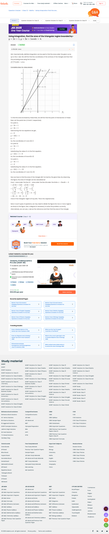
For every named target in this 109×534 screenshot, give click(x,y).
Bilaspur (90, 505)
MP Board (4, 467)
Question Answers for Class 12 (30, 20)
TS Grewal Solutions (7, 435)
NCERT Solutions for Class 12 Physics (12, 379)
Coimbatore (91, 487)
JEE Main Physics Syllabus (9, 510)
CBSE (50, 414)
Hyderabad (75, 504)
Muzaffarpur (75, 489)
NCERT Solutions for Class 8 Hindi (83, 383)
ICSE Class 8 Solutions (79, 426)
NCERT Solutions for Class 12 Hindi (11, 407)
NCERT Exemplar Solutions (9, 426)
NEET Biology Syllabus (55, 516)
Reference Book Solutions (9, 414)
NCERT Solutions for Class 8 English (83, 376)
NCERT (3, 367)
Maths (31, 10)
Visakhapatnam (76, 510)
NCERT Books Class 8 (79, 401)
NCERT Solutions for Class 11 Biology (35, 379)
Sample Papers (29, 452)
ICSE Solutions (77, 417)
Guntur (90, 496)
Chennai (74, 492)
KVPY (26, 432)
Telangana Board (6, 473)
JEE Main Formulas (6, 501)
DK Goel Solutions (6, 432)
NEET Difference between (57, 504)
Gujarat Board (5, 455)
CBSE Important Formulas (57, 439)
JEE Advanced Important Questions (36, 492)
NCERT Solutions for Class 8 (81, 365)
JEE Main (27, 417)
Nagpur (90, 493)
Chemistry (52, 452)
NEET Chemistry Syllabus (56, 513)
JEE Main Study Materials (32, 455)
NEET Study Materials (31, 461)
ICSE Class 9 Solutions (79, 423)
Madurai (74, 516)
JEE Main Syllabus (6, 507)
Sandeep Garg (5, 438)
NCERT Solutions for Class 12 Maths (11, 376)
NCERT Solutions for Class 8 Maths (83, 368)
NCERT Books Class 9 (79, 398)
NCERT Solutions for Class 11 (33, 365)
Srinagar (90, 508)
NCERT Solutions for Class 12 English (12, 404)
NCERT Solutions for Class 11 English (35, 396)
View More (41, 236)
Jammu (90, 511)
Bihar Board (4, 452)
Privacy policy (32, 531)
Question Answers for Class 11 (54, 20)
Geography (52, 464)
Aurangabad (91, 499)
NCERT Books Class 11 (79, 392)
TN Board (4, 476)
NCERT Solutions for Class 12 (9, 373)
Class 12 (25, 10)
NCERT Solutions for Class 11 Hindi (35, 399)
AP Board (4, 449)
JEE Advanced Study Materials (34, 458)
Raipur (89, 502)
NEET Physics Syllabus (55, 510)
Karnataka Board (6, 458)
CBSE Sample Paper (55, 420)
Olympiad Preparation (32, 426)
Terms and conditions (45, 531)
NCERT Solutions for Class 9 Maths (59, 389)
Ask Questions (29, 470)
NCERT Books (76, 386)
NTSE (26, 435)
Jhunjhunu (91, 517)
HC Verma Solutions (7, 417)
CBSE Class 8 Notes (78, 461)
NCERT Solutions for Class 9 (57, 386)
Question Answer (15, 10)
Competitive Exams (31, 414)
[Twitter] (102, 531)
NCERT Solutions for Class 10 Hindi (59, 383)
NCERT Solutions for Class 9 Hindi (59, 405)
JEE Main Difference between (10, 504)
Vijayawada (75, 507)
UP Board (4, 479)
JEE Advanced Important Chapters (35, 495)
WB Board (4, 482)
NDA (26, 429)
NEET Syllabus (53, 507)
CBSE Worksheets (54, 423)
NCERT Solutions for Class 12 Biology (12, 386)
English (51, 458)
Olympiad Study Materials (33, 464)
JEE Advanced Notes (31, 498)
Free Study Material (31, 447)
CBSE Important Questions (57, 426)
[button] (15, 224)
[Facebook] (92, 531)
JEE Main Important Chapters (10, 495)
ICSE (74, 414)
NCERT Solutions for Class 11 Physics (35, 371)
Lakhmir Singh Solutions (8, 429)
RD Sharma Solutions (7, 420)
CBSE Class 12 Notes (79, 449)
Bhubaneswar (92, 514)
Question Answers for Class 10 (78, 20)
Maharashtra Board (7, 464)
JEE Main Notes (5, 498)
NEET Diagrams (53, 501)
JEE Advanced (29, 420)
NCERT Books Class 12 (79, 389)
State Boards (5, 447)
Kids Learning (29, 467)
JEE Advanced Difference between (35, 504)
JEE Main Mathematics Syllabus (10, 513)
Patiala (74, 498)
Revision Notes (77, 447)
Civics (51, 467)
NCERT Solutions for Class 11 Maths (35, 368)
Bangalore (75, 495)
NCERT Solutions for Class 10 (57, 365)
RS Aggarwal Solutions (8, 423)
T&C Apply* (32, 246)
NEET (26, 423)
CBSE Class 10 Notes (79, 455)
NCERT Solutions (6, 370)
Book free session (62, 244)
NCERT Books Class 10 (79, 395)
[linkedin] (97, 531)
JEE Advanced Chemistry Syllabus (35, 518)
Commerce (52, 461)
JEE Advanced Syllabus (32, 507)
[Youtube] (107, 531)
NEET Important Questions (57, 492)
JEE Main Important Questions (10, 492)
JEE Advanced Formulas (32, 501)
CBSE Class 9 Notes (78, 458)
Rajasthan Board (6, 470)
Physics (51, 447)
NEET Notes (52, 498)
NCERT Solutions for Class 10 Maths (59, 368)
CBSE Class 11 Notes (78, 452)
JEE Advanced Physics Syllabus (34, 510)
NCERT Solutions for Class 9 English (59, 397)
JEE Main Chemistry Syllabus (9, 516)
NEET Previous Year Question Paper (59, 519)
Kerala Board (5, 461)
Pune (89, 490)
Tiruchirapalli (76, 513)
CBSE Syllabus (53, 417)
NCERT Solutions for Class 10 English (59, 376)
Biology (51, 449)
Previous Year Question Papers (34, 449)
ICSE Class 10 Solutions (79, 420)
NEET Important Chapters (56, 495)
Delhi (73, 501)
